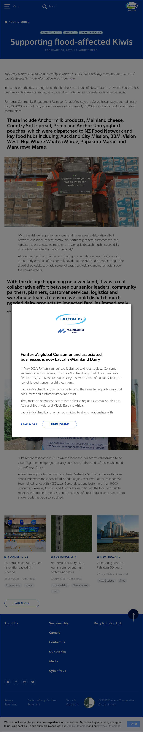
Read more (29, 424)
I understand (59, 424)
